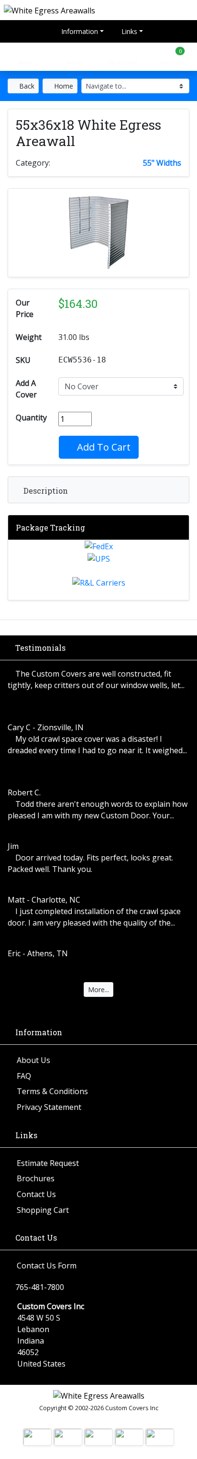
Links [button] (128, 31)
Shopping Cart (43, 1210)
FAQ (24, 1076)
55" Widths (162, 163)
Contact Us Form (47, 1265)
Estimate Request (48, 1163)
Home (62, 85)
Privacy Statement (49, 1107)
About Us (33, 1060)
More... (98, 989)
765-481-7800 (39, 1287)
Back (25, 85)
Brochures (36, 1178)
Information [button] (78, 31)
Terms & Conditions (52, 1091)
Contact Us (36, 1194)
